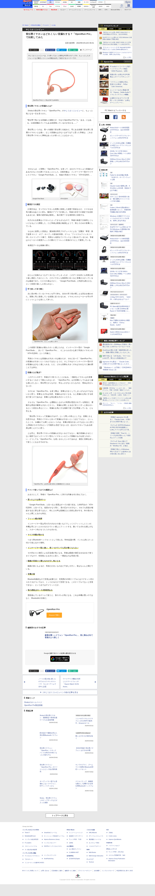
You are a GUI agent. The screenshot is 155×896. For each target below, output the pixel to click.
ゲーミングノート (89, 10)
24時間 (111, 29)
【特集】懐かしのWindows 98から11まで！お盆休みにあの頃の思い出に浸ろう (120, 451)
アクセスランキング (111, 26)
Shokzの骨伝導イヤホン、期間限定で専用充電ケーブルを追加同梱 (48, 717)
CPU (106, 10)
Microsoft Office (115, 10)
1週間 (120, 29)
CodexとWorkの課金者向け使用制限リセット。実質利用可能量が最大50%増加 (120, 210)
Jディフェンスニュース (96, 836)
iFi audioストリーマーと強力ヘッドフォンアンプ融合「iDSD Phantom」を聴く (120, 69)
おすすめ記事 (108, 412)
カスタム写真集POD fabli (117, 855)
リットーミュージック (76, 832)
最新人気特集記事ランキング (114, 341)
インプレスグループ (108, 870)
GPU (99, 10)
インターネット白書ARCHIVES (34, 862)
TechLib (91, 862)
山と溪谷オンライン (75, 849)
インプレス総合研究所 (31, 839)
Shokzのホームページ (33, 702)
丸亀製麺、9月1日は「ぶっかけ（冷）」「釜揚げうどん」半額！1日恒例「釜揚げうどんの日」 (117, 390)
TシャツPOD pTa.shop (116, 852)
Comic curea (113, 836)
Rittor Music (71, 830)
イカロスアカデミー (95, 846)
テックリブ (90, 859)
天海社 (111, 832)
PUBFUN (109, 843)
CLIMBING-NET (74, 852)
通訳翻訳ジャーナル (95, 839)
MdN (88, 849)
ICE (107, 830)
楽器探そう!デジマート (76, 836)
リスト (42, 50)
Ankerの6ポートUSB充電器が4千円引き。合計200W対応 (119, 130)
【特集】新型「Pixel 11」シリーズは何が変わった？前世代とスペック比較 (120, 435)
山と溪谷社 (70, 846)
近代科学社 (70, 856)
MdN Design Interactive (96, 856)
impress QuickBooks (115, 839)
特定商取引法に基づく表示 (125, 870)
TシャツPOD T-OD (75, 839)
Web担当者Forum (30, 836)
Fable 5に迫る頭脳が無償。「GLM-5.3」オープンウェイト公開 (120, 177)
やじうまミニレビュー (73, 111)
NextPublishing (48, 858)
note (74, 50)
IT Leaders (28, 843)
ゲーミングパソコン (75, 10)
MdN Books (92, 852)
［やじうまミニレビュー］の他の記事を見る (60, 692)
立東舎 (71, 843)
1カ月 (128, 29)
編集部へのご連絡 (70, 870)
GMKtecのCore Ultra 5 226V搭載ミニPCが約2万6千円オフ (120, 161)
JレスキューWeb (94, 843)
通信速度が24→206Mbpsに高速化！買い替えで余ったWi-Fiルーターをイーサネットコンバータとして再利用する (117, 346)
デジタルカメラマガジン (32, 856)
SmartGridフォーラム (50, 832)
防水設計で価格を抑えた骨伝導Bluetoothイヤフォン (49, 735)
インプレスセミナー (50, 843)
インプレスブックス (50, 855)
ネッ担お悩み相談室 (31, 849)
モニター (63, 10)
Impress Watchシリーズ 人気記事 (116, 376)
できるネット (29, 859)
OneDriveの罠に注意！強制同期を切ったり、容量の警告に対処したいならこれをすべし (117, 352)
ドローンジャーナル (31, 846)
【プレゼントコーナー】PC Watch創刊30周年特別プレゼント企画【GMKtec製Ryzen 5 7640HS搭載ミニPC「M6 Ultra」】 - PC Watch (117, 49)
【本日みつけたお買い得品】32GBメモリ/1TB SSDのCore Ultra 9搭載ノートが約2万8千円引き (117, 44)
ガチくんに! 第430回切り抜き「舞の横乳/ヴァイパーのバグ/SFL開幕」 (119, 199)
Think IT (27, 832)
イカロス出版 (91, 830)
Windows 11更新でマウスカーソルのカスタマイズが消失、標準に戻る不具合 (120, 218)
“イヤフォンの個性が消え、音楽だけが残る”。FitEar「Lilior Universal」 (120, 84)
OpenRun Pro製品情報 (33, 705)
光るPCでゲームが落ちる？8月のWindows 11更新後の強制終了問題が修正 (120, 229)
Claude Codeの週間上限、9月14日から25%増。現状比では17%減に (120, 188)
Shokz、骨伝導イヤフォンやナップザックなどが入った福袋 (48, 800)
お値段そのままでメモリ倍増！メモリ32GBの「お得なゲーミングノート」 (120, 100)
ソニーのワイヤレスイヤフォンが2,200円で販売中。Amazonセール (84, 721)
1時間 (103, 29)
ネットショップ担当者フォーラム (54, 836)
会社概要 (97, 870)
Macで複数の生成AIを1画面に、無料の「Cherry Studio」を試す (120, 322)
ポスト (35, 50)
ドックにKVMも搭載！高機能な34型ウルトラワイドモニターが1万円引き (120, 145)
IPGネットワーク (111, 849)
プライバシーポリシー (85, 870)
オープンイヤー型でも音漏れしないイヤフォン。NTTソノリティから (48, 783)
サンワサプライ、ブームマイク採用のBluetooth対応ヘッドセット (84, 767)
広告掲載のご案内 (57, 870)
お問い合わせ (45, 870)
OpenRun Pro (53, 609)
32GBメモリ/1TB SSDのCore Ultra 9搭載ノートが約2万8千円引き (120, 153)
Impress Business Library (52, 839)
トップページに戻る (60, 815)
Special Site (108, 62)
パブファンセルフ (114, 845)
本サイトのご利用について (30, 870)
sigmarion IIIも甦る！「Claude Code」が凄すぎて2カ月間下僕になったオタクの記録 (116, 364)
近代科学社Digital (74, 858)
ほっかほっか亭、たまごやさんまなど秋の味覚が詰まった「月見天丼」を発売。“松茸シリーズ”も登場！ (117, 395)
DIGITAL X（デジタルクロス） (53, 846)
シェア (52, 50)
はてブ (63, 50)
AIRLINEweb (93, 832)
